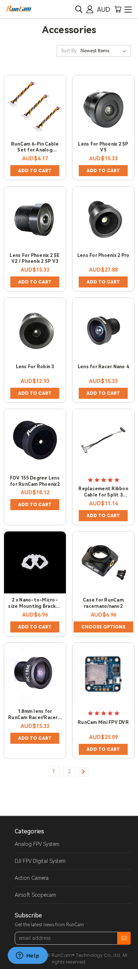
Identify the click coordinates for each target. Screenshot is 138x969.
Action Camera (32, 878)
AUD (103, 9)
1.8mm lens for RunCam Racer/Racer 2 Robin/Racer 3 (34, 717)
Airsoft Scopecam (35, 895)
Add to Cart (35, 170)
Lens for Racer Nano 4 (103, 366)
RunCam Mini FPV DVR (103, 722)
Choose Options (103, 627)
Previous (11, 962)
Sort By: (69, 50)
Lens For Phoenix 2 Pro (103, 255)
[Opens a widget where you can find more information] (27, 956)
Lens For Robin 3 (35, 366)
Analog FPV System (37, 844)
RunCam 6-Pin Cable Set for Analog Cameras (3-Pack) (35, 150)
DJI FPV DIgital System (40, 861)
